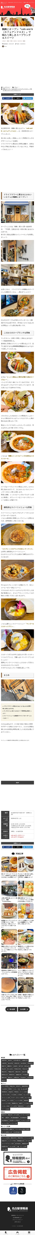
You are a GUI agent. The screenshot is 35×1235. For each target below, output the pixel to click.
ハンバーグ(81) (18, 1100)
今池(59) (15, 1066)
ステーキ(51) (10, 1100)
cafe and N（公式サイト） (18, 835)
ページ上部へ (17, 1234)
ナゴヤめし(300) (28, 1103)
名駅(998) (4, 1060)
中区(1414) (25, 1069)
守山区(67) (23, 1077)
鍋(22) (20, 1103)
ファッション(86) (28, 1138)
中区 (11, 41)
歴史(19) (10, 1114)
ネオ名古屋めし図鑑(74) (8, 1129)
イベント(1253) (6, 1138)
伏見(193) (16, 1063)
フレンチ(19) (26, 1094)
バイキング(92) (5, 1106)
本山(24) (4, 1069)
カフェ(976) (14, 1106)
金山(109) (10, 1063)
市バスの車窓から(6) (7, 1132)
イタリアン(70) (5, 1094)
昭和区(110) (5, 1074)
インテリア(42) (12, 1140)
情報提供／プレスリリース (17, 1215)
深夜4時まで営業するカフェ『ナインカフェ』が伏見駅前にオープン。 (9, 972)
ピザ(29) (20, 1094)
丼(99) (10, 1089)
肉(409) (4, 1100)
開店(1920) (14, 1138)
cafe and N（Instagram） (18, 837)
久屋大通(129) (16, 1060)
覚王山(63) (27, 1066)
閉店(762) (20, 1138)
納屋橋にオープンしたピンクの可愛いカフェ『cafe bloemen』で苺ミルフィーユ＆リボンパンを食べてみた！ (9, 924)
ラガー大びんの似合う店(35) (22, 1129)
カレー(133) (28, 1097)
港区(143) (4, 1077)
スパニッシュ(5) (6, 1097)
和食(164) (12, 1086)
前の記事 (12, 1009)
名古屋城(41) (5, 1120)
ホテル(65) (16, 1114)
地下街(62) (18, 1143)
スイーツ (20, 41)
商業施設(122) (20, 1140)
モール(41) (28, 1140)
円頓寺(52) (30, 1063)
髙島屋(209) (25, 1143)
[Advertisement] (17, 67)
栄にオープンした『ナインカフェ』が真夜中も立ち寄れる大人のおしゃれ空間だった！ (9, 875)
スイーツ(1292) (6, 1109)
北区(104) (24, 1071)
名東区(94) (16, 1077)
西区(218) (17, 1071)
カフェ (15, 41)
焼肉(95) (26, 1100)
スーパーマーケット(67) (8, 1143)
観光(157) (4, 1114)
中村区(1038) (17, 1069)
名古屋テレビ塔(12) (15, 1120)
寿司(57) (18, 1086)
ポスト (18, 98)
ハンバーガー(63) (6, 1103)
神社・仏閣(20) (5, 1117)
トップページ (6, 1234)
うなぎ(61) (4, 1089)
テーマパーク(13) (25, 1114)
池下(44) (21, 1066)
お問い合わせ (17, 1221)
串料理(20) (4, 1091)
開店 (8, 41)
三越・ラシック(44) (22, 1146)
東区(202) (4, 1071)
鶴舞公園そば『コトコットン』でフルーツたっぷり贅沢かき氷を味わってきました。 (26, 899)
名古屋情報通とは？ (17, 1217)
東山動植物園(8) (15, 1117)
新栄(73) (4, 1066)
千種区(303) (11, 1071)
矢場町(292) (25, 1060)
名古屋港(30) (23, 1117)
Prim (5, 46)
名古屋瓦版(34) (17, 1132)
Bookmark (29, 98)
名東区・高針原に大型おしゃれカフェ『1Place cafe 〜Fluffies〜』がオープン (26, 996)
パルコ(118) (12, 1146)
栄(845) (10, 1060)
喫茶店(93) (21, 1106)
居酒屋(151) (15, 1103)
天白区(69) (30, 1077)
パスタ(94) (13, 1094)
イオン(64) (4, 1149)
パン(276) (27, 1106)
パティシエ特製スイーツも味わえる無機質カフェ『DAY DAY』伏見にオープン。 (26, 922)
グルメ (4, 41)
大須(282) (4, 1063)
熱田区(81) (12, 1074)
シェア (8, 98)
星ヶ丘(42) (10, 1069)
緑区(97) (4, 1080)
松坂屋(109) (5, 1146)
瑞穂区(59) (18, 1074)
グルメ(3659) (5, 1086)
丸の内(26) (23, 1063)
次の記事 (22, 1009)
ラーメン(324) (23, 1091)
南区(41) (10, 1077)
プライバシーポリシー (17, 1219)
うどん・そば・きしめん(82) (20, 1089)
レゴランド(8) (13, 1123)
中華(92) (16, 1091)
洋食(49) (10, 1091)
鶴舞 (24, 41)
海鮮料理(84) (25, 1086)
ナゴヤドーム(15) (25, 1120)
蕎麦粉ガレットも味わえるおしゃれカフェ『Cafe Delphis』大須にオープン (26, 948)
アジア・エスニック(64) (17, 1097)
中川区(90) (25, 1074)
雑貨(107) (4, 1140)
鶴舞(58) (9, 1066)
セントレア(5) (5, 1123)
